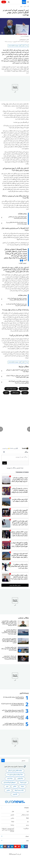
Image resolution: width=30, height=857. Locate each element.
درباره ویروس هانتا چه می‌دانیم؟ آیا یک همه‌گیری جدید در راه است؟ (19, 382)
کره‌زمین (12, 815)
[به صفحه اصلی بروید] (24, 2)
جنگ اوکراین (20, 779)
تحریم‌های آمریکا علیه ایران (10, 783)
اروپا (28, 811)
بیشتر (27, 841)
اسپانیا (22, 787)
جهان (21, 6)
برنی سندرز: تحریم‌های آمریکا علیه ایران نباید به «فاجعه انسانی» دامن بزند (16, 304)
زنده (4, 2)
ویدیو (27, 825)
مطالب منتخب (23, 618)
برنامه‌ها (12, 825)
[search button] (3, 760)
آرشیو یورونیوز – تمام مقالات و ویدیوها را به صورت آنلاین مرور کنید (8, 830)
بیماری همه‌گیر (15, 393)
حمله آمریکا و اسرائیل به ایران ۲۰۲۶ (15, 775)
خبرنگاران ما (26, 829)
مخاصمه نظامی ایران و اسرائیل (15, 771)
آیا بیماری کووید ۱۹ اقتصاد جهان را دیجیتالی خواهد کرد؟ (17, 370)
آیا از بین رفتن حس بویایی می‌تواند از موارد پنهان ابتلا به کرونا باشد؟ (17, 376)
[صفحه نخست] (28, 6)
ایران (7, 787)
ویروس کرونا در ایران (11, 389)
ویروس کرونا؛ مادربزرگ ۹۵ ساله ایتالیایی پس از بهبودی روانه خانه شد (16, 223)
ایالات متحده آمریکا (19, 790)
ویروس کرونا (24, 389)
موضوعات (26, 808)
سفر (28, 822)
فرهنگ (12, 822)
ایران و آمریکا (23, 783)
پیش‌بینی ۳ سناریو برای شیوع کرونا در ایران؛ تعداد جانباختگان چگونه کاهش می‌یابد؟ (17, 299)
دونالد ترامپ (10, 779)
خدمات (27, 837)
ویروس (25, 393)
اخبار (25, 6)
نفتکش (14, 787)
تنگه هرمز (15, 794)
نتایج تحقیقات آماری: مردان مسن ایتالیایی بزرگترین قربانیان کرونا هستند (17, 217)
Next (27, 818)
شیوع (6, 393)
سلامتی (8, 790)
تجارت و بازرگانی (25, 815)
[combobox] (15, 760)
